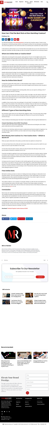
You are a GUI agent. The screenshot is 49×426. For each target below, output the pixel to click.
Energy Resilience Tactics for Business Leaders (40, 361)
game (11, 186)
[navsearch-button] (47, 2)
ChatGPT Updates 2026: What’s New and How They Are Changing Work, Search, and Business (17, 295)
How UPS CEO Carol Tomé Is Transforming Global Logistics (40, 295)
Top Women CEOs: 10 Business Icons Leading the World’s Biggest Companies (16, 302)
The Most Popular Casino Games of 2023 (17, 208)
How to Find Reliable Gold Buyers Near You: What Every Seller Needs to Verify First (24, 363)
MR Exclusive (6, 289)
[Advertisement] (11, 324)
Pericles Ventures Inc (6, 416)
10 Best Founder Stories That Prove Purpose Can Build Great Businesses (40, 302)
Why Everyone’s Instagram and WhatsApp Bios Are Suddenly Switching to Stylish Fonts (7, 363)
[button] (6, 218)
